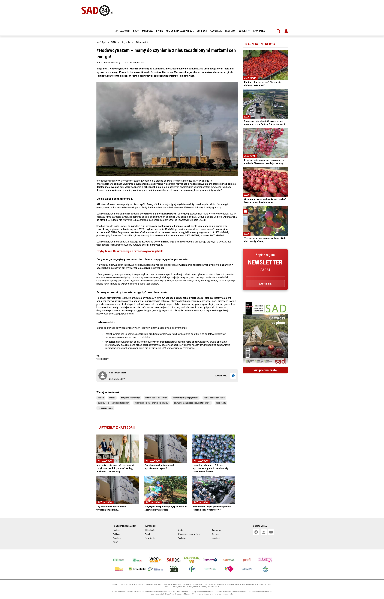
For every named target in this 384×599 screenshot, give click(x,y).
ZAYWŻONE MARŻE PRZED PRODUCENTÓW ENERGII (192, 403)
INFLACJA (112, 398)
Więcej (243, 31)
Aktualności (123, 31)
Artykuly (126, 42)
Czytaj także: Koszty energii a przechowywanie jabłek (129, 251)
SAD (113, 42)
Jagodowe (147, 31)
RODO (115, 542)
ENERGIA (101, 398)
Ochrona (202, 31)
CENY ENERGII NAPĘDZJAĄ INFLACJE (185, 398)
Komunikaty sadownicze (180, 31)
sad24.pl (100, 42)
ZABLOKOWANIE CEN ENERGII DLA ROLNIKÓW (113, 403)
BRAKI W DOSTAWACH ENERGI (214, 398)
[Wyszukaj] (278, 31)
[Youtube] (271, 532)
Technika (230, 31)
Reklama (116, 534)
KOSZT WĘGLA (221, 403)
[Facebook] (233, 376)
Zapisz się (265, 283)
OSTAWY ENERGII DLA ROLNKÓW (156, 398)
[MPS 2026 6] (265, 333)
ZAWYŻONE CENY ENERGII (130, 398)
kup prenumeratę (265, 370)
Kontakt (116, 530)
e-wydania (259, 31)
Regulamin (117, 538)
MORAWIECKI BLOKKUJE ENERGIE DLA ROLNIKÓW (151, 403)
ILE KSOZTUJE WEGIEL (105, 408)
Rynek (159, 31)
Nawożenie (216, 31)
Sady (136, 31)
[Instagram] (264, 532)
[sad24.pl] (97, 10)
